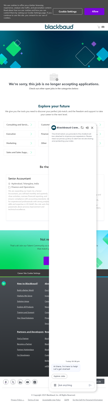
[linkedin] (20, 382)
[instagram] (34, 382)
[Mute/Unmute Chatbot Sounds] (87, 127)
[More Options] (55, 385)
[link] (5, 283)
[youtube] (27, 382)
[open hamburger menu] (5, 27)
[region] (72, 256)
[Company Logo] (53, 27)
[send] (90, 385)
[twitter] (13, 382)
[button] (67, 11)
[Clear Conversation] (82, 127)
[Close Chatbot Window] (92, 127)
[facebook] (5, 382)
